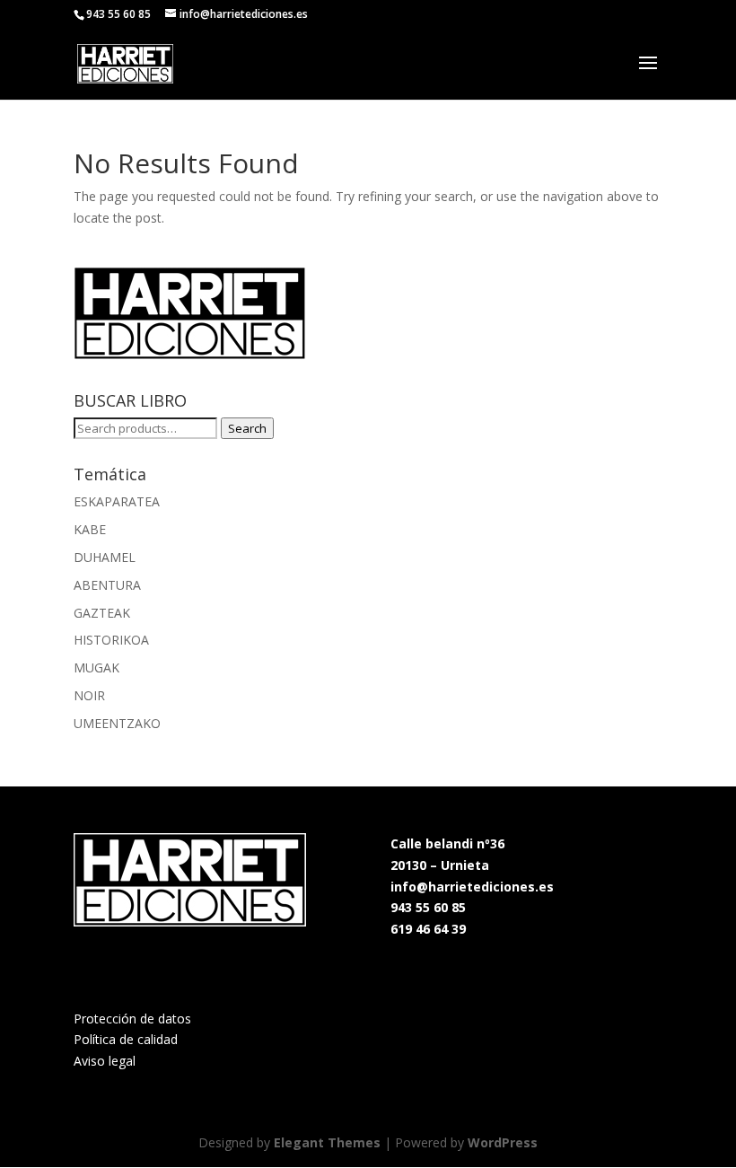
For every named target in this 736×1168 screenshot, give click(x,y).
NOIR (89, 695)
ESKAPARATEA (117, 501)
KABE (90, 529)
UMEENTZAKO (117, 723)
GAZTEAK (102, 612)
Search (247, 428)
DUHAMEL (105, 557)
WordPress (503, 1142)
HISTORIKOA (111, 639)
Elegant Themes (327, 1142)
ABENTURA (107, 584)
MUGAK (96, 667)
